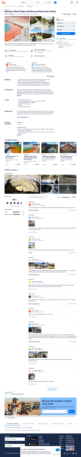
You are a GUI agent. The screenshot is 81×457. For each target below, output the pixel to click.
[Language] (72, 2)
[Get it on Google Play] (32, 439)
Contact (40, 438)
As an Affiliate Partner (70, 442)
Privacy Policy (41, 442)
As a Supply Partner (69, 438)
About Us (61, 438)
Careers (60, 440)
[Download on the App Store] (32, 444)
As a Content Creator (70, 440)
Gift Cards (61, 446)
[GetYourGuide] (4, 3)
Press (60, 444)
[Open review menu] (75, 205)
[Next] (76, 154)
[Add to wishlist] (20, 143)
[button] (9, 14)
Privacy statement (11, 417)
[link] (13, 154)
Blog (60, 442)
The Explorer (61, 448)
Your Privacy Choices (43, 444)
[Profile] (77, 2)
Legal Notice (41, 440)
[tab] (13, 423)
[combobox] (66, 197)
